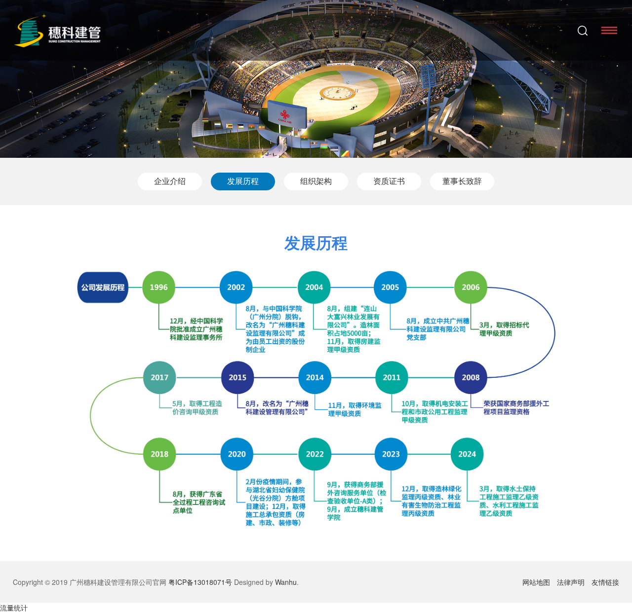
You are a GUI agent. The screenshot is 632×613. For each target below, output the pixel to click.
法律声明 (571, 582)
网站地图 (536, 582)
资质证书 (389, 181)
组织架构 (316, 181)
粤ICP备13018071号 (200, 582)
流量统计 (14, 608)
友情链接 (605, 582)
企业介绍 (170, 181)
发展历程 (243, 181)
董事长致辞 (462, 181)
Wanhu (286, 582)
